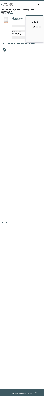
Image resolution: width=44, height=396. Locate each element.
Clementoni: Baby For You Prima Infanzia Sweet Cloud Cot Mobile (22, 154)
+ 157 (16, 36)
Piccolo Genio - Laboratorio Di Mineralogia (22, 240)
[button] (42, 4)
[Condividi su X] (37, 27)
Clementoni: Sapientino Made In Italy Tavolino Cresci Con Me (22, 101)
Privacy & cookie (29, 393)
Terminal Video (18, 31)
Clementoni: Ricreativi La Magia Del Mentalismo (22, 128)
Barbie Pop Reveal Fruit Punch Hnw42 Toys (22, 208)
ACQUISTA (22, 82)
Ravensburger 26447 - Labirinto (22, 375)
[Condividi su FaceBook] (34, 27)
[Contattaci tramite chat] (36, 4)
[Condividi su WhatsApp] (40, 27)
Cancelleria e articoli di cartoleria (20, 34)
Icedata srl (24, 393)
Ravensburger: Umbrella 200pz (22, 348)
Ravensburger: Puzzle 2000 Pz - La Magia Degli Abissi (22, 294)
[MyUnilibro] (38, 4)
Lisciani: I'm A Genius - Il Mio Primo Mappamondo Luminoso (22, 321)
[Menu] (1, 4)
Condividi (30, 26)
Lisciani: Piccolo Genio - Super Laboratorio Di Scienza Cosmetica (22, 267)
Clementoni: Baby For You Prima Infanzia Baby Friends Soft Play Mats (22, 181)
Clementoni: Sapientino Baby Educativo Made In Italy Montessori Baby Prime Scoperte (22, 74)
